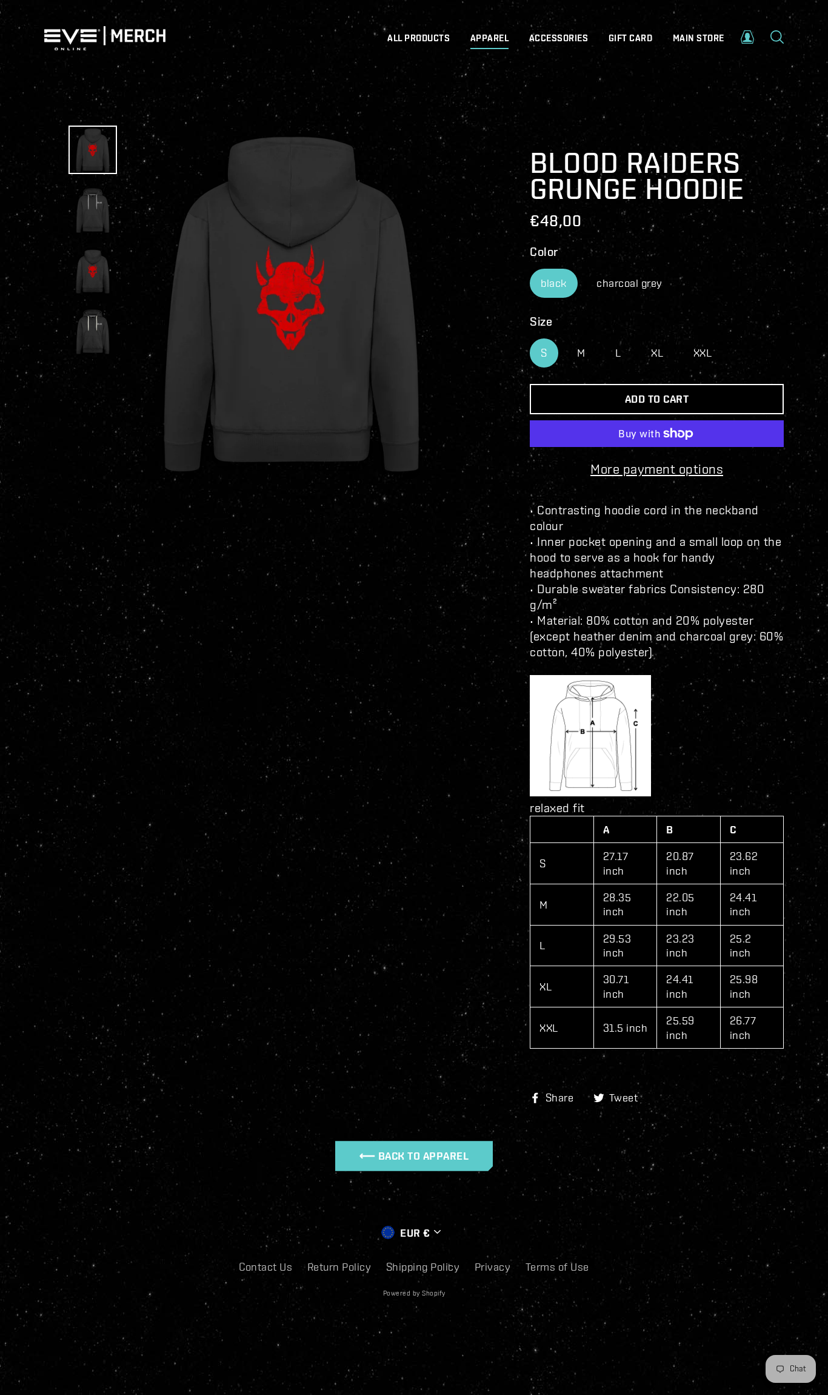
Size (541, 321)
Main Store (698, 38)
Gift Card (631, 38)
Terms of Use (557, 1266)
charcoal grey (629, 283)
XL (657, 352)
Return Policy (339, 1266)
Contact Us (265, 1266)
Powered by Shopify (414, 1293)
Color (544, 251)
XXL (702, 352)
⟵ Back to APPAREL (414, 1155)
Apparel (489, 38)
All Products (418, 38)
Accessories (559, 38)
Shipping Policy (423, 1266)
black (554, 283)
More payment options (656, 468)
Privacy (493, 1266)
